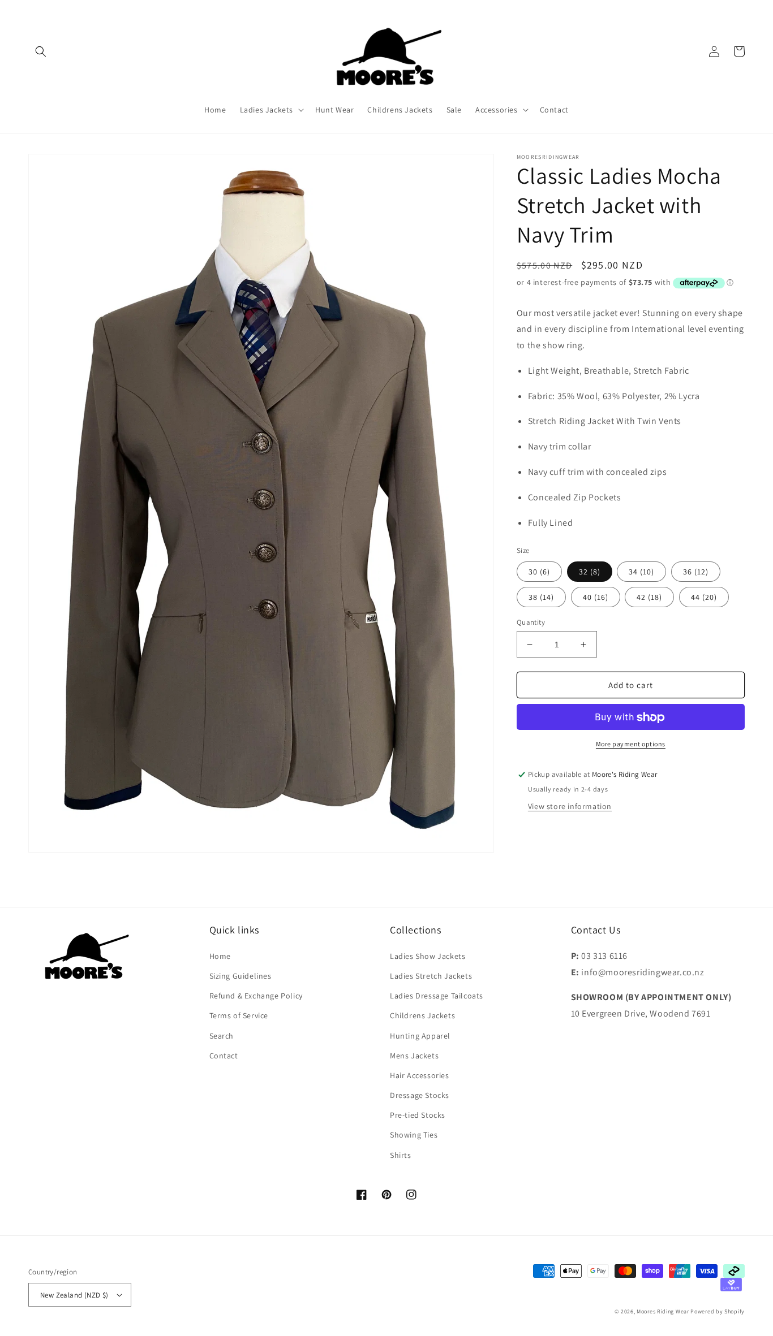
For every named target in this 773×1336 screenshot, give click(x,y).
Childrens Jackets (422, 1015)
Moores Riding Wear (663, 1311)
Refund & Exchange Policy (256, 996)
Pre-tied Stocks (417, 1115)
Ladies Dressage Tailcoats (436, 996)
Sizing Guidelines (240, 976)
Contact (223, 1055)
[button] (40, 51)
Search (221, 1036)
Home (220, 956)
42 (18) (649, 597)
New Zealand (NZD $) (74, 1295)
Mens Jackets (414, 1055)
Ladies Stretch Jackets (431, 976)
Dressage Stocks (419, 1095)
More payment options (630, 744)
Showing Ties (413, 1135)
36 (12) (695, 572)
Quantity (531, 622)
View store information (570, 807)
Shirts (400, 1155)
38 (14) (541, 597)
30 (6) (539, 572)
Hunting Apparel (420, 1036)
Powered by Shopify (717, 1311)
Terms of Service (239, 1015)
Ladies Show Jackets (427, 956)
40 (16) (595, 597)
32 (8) (589, 572)
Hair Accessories (419, 1075)
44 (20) (704, 597)
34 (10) (641, 572)
